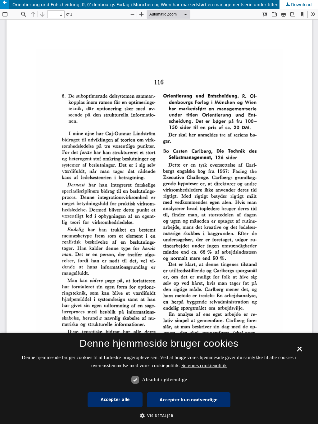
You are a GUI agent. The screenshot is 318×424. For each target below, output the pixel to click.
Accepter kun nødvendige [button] (188, 400)
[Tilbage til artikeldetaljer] (4, 4)
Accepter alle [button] (115, 399)
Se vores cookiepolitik (204, 365)
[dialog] (159, 378)
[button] (159, 416)
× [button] (299, 351)
